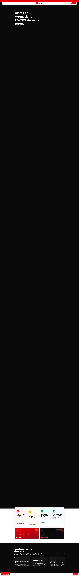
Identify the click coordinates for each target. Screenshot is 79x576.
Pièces (18, 3)
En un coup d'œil (60, 554)
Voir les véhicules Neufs (19, 24)
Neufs (3, 3)
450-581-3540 (48, 0)
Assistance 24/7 (68, 3)
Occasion (6, 3)
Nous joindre (22, 3)
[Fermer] (9, 572)
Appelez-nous (74, 3)
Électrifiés (10, 3)
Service (14, 3)
